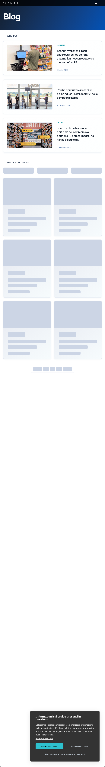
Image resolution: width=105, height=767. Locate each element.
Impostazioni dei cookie (79, 746)
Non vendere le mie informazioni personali (65, 754)
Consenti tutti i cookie (49, 746)
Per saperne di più (44, 738)
